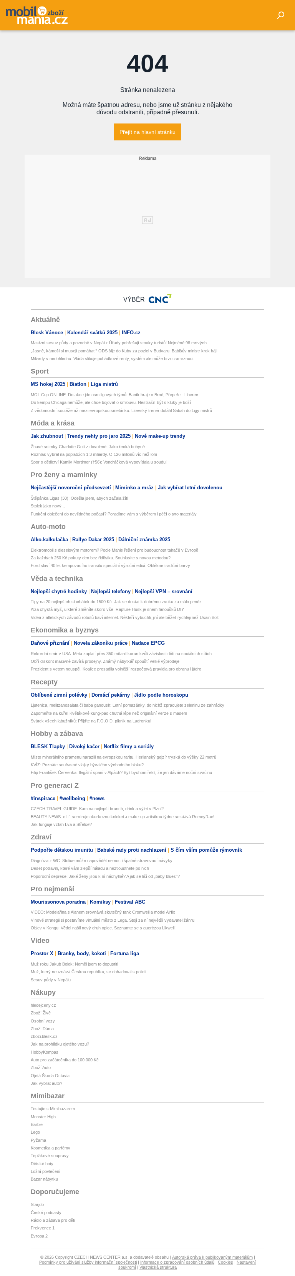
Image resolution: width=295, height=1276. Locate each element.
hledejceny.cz (43, 1005)
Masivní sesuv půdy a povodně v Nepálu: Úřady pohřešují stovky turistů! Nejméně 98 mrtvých (119, 342)
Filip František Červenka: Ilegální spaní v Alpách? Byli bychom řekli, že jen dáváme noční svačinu (121, 772)
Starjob (37, 1204)
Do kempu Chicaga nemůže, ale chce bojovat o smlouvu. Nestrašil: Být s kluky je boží (111, 402)
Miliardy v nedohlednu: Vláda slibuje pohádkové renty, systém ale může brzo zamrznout (112, 358)
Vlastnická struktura (158, 1267)
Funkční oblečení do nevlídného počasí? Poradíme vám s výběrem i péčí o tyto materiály (114, 514)
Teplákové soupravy (50, 1155)
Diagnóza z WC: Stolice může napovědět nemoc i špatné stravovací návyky (101, 860)
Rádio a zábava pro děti (53, 1220)
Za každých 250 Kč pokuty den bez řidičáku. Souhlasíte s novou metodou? (101, 557)
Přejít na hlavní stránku (147, 132)
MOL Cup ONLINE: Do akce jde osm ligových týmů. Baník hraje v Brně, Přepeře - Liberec (114, 394)
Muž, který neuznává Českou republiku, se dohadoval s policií (88, 971)
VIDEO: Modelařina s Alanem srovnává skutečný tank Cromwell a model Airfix (103, 912)
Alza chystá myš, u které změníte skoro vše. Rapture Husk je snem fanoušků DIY (107, 609)
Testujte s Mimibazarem (53, 1108)
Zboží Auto (41, 1067)
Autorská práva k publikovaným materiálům (212, 1257)
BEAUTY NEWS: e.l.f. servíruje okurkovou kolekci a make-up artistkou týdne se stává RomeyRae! (122, 816)
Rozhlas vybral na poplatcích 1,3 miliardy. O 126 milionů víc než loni (94, 454)
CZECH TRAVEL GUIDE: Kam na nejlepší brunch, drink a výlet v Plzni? (97, 808)
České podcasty (46, 1212)
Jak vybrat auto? (46, 1083)
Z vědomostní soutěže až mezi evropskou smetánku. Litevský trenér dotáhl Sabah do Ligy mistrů (121, 410)
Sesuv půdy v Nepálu (51, 979)
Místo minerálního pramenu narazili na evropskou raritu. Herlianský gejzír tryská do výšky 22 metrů (123, 757)
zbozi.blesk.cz (44, 1036)
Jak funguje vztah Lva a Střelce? (61, 824)
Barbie (37, 1124)
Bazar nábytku (44, 1179)
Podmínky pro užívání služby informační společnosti (88, 1262)
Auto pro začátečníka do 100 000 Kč (65, 1059)
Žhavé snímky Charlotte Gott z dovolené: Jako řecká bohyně (88, 446)
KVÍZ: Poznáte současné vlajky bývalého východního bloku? (87, 764)
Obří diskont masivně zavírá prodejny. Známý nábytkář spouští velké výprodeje (105, 661)
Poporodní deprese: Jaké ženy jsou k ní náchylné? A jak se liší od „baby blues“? (105, 876)
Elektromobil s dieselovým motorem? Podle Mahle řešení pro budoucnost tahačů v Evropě (114, 550)
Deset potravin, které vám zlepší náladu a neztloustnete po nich (90, 868)
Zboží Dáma (42, 1028)
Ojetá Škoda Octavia (50, 1075)
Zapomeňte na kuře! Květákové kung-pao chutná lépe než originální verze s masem (109, 713)
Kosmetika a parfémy (50, 1148)
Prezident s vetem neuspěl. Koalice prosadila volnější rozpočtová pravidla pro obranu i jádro (116, 669)
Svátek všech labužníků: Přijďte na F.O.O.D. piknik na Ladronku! (91, 721)
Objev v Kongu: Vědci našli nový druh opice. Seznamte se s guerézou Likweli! (103, 928)
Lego (35, 1132)
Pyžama (38, 1140)
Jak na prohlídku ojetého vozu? (60, 1044)
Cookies (225, 1262)
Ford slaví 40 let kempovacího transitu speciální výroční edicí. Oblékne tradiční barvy (110, 565)
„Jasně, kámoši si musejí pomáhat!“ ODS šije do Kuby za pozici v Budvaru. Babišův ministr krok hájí (124, 351)
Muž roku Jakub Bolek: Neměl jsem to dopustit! (74, 964)
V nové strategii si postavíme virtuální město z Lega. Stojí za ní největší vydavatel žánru (112, 920)
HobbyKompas (44, 1052)
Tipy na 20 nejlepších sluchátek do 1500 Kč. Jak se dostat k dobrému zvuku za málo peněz (116, 601)
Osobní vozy (43, 1021)
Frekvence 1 (43, 1228)
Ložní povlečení (45, 1171)
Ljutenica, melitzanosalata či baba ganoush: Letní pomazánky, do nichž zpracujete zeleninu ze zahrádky (127, 705)
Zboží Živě (41, 1013)
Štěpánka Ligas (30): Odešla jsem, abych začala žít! (79, 498)
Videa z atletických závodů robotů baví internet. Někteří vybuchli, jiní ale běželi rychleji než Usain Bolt (125, 617)
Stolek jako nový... (48, 506)
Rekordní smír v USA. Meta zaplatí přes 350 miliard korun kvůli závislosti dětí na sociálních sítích (121, 653)
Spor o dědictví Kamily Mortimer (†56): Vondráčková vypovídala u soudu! (99, 462)
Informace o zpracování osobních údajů (177, 1262)
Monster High (43, 1116)
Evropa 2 (39, 1236)
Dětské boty (42, 1163)
